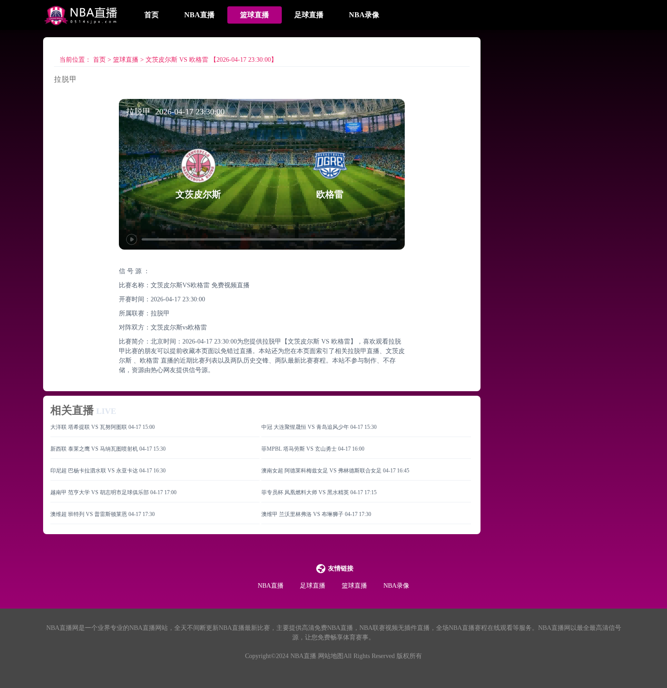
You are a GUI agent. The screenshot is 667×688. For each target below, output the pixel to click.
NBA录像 (364, 15)
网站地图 (330, 656)
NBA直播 (199, 15)
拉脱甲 (160, 313)
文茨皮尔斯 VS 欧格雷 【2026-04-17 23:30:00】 (211, 59)
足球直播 (309, 15)
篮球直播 (254, 15)
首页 (151, 15)
